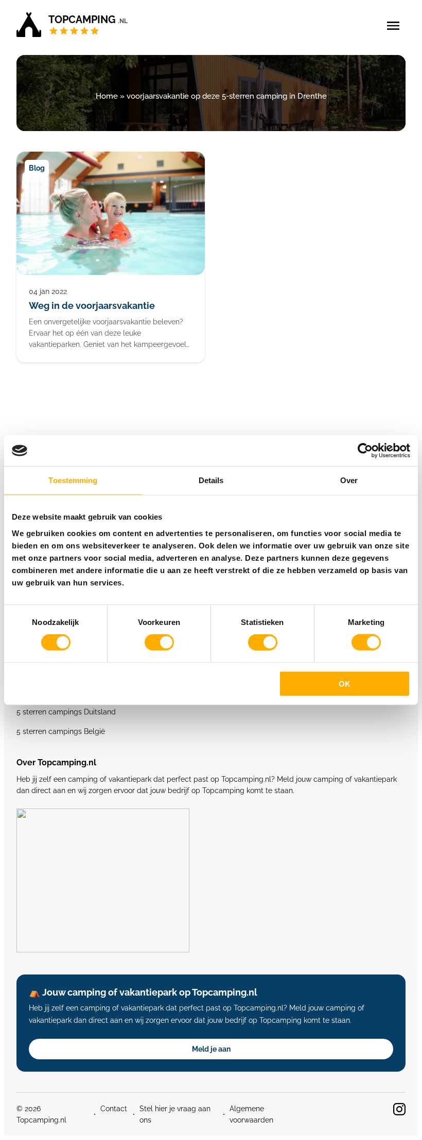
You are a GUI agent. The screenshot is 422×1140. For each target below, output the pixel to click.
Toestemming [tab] (72, 480)
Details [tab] (211, 480)
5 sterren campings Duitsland (66, 712)
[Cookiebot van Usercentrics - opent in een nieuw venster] (365, 450)
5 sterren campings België (60, 731)
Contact (113, 1109)
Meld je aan (211, 1049)
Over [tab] (349, 480)
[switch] (159, 642)
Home (107, 96)
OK (344, 683)
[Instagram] (399, 1109)
